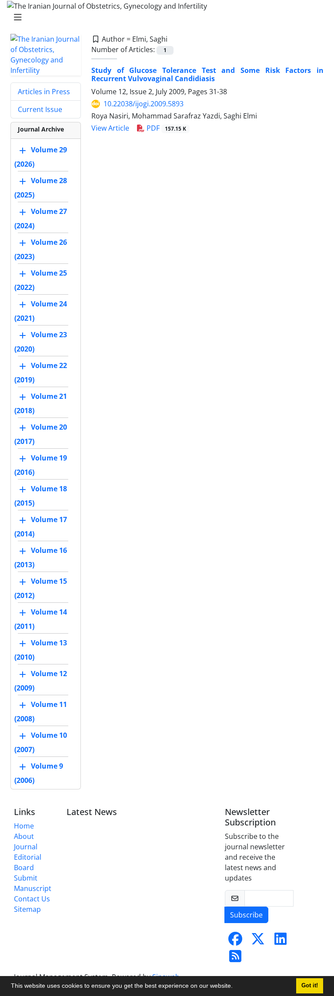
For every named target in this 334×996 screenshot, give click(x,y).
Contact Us (32, 899)
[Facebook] (235, 941)
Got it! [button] (309, 986)
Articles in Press (44, 91)
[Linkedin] (280, 941)
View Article (110, 128)
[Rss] (235, 958)
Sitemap (27, 909)
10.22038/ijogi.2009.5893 (144, 103)
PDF (165, 128)
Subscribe (246, 915)
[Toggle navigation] (164, 17)
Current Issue (40, 109)
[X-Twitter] (257, 941)
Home (24, 826)
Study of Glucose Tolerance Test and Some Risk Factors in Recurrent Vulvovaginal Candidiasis (207, 74)
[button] (235, 987)
